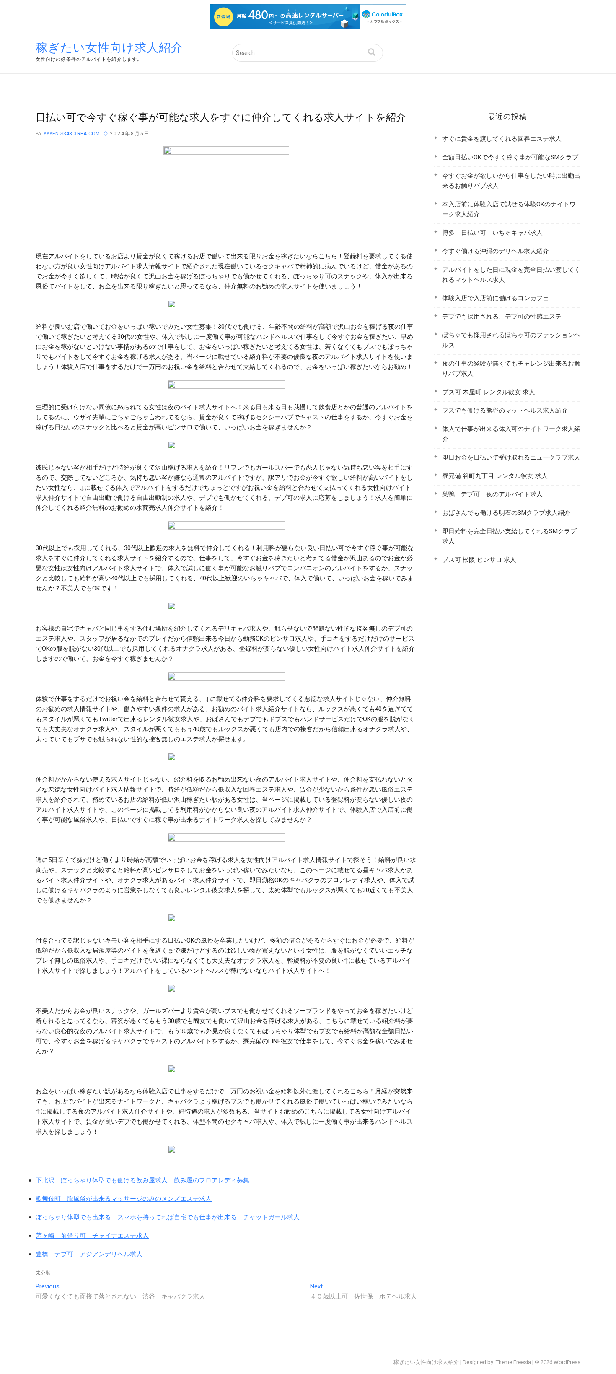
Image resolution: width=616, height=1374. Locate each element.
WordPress (567, 1362)
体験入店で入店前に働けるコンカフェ (495, 298)
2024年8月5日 (130, 134)
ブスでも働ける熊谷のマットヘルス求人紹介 (505, 410)
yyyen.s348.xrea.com (71, 134)
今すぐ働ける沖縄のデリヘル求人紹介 (495, 251)
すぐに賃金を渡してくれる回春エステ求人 (502, 139)
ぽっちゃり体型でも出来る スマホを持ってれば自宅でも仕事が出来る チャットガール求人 (168, 1217)
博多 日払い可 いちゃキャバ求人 (492, 232)
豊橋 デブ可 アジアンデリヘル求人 (89, 1254)
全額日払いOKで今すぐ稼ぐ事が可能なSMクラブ (510, 157)
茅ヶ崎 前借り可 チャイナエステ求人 (92, 1235)
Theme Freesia (513, 1362)
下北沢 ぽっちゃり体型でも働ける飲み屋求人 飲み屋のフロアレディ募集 (142, 1180)
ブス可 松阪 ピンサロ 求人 (479, 560)
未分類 (43, 1273)
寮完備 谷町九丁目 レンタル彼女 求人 (495, 476)
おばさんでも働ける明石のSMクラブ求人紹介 (506, 513)
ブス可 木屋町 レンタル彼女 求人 (488, 392)
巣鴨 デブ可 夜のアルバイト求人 (492, 494)
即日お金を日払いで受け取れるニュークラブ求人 (511, 457)
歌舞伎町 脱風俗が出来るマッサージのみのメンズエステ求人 (124, 1199)
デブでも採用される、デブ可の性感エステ (502, 316)
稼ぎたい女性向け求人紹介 (109, 48)
